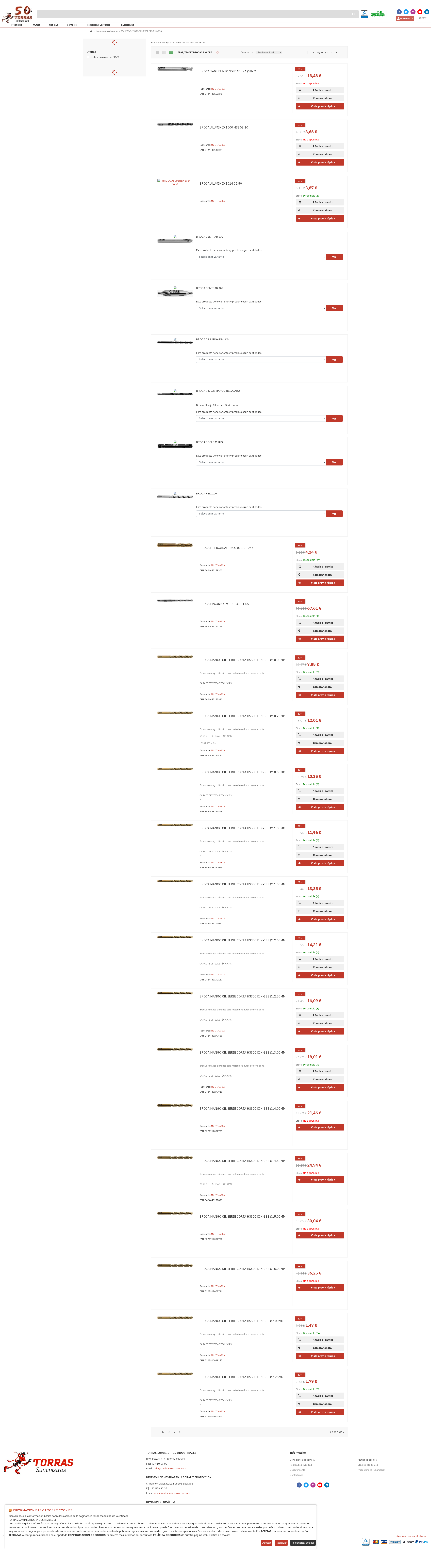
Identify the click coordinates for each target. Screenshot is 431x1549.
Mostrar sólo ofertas (104, 57)
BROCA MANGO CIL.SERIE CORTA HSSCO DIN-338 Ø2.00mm (242, 1321)
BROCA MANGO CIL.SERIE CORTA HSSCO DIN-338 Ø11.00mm (243, 828)
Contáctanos (296, 1474)
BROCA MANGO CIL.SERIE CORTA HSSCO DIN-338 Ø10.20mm (243, 716)
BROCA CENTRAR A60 (209, 288)
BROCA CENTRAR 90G (209, 236)
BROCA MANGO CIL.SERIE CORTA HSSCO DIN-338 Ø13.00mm (243, 1052)
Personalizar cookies (302, 1542)
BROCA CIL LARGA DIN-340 (212, 339)
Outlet (36, 24)
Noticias (53, 24)
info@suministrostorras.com (170, 1468)
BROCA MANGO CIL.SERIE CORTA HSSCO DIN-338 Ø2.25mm (242, 1377)
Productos (16, 24)
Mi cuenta (405, 18)
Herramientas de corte (106, 31)
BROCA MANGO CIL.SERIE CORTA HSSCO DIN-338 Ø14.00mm (243, 1108)
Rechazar (281, 1542)
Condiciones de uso (367, 1464)
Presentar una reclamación (371, 1469)
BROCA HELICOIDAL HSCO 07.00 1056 (226, 548)
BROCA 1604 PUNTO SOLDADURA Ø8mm (228, 71)
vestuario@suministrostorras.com (173, 1493)
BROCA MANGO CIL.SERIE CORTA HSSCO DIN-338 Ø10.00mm (243, 660)
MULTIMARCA (218, 88)
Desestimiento (297, 1469)
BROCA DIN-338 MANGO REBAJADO (218, 390)
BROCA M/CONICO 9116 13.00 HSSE (225, 604)
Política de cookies (367, 1459)
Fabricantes (127, 24)
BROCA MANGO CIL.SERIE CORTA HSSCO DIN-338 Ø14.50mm (243, 1161)
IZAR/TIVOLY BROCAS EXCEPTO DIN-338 (141, 31)
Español (423, 17)
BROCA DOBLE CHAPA (210, 442)
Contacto (72, 24)
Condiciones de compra (302, 1459)
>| (337, 52)
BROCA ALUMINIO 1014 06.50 (221, 183)
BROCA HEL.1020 (206, 493)
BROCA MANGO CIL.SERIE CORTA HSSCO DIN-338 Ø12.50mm (243, 996)
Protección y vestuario (98, 24)
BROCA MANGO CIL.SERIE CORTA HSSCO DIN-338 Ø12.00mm (243, 940)
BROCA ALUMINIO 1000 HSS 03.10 (224, 127)
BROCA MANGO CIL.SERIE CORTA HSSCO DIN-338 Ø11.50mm (243, 884)
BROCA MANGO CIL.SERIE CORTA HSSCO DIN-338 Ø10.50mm (243, 772)
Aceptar (266, 1542)
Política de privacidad (301, 1464)
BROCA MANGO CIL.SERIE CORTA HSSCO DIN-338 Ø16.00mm (243, 1269)
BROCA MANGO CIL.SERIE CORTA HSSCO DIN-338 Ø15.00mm (243, 1216)
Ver (334, 257)
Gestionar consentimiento (411, 1536)
